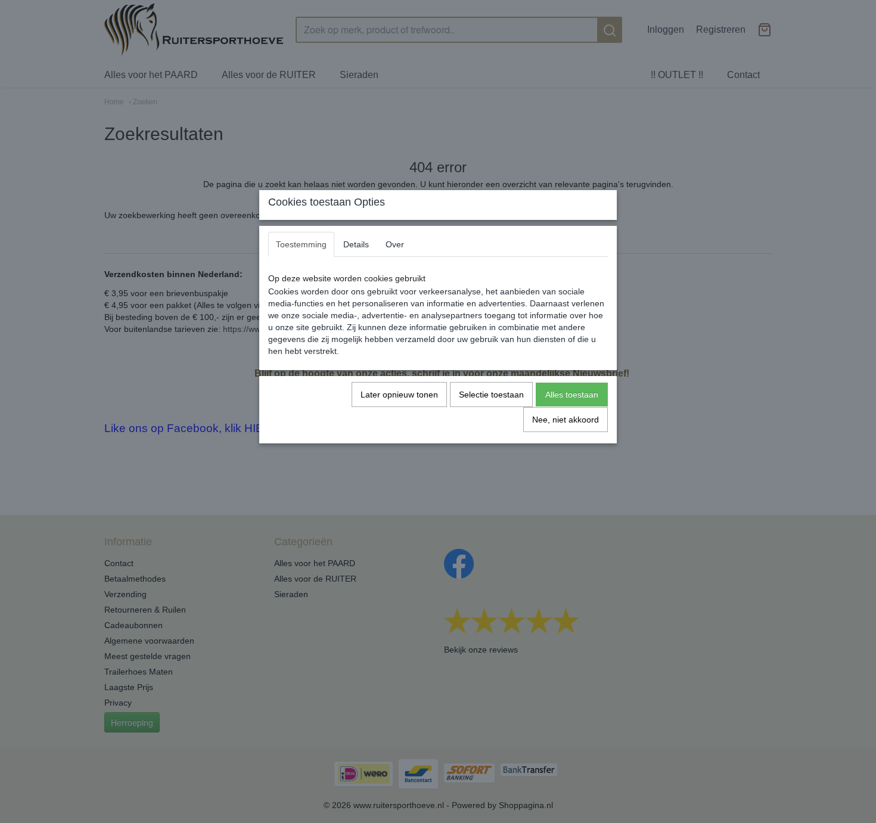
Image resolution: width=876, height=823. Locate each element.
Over (395, 244)
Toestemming (301, 244)
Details (356, 244)
